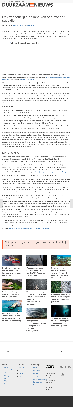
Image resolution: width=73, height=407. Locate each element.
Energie (35, 367)
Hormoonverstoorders (40, 379)
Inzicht (21, 370)
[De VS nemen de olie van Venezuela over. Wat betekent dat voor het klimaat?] (12, 260)
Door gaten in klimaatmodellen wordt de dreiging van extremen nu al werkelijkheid (36, 326)
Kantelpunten (37, 382)
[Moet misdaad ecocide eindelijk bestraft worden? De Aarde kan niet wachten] (36, 260)
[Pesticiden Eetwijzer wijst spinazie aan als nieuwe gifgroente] (12, 284)
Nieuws (21, 367)
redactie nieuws (18, 25)
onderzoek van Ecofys (26, 79)
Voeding (36, 376)
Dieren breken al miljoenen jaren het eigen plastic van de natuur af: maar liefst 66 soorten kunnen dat (60, 273)
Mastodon (7, 384)
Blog (5, 381)
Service (4, 1)
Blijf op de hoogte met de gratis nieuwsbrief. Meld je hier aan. (36, 243)
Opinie (21, 373)
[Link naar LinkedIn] (44, 351)
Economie (36, 370)
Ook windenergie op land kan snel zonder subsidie (33, 18)
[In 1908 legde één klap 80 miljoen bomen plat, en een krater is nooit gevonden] (61, 287)
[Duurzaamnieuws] (27, 7)
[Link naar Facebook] (26, 351)
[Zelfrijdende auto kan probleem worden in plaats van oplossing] (1, 203)
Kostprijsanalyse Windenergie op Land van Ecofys (51, 172)
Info (20, 376)
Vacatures (17, 1)
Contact (24, 1)
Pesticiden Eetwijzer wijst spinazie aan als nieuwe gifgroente (11, 294)
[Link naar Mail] (62, 351)
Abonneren (7, 373)
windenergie (30, 25)
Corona (35, 385)
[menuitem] (4, 1)
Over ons (10, 1)
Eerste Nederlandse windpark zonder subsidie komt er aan (29, 228)
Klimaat (35, 373)
